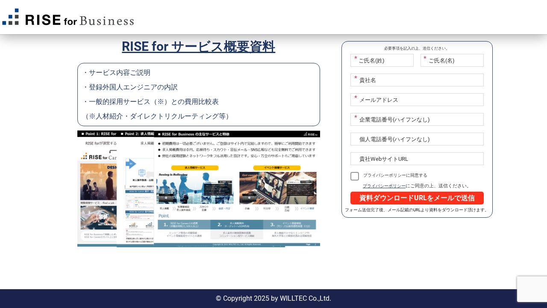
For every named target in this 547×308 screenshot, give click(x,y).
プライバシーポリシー (384, 186)
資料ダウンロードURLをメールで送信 (417, 198)
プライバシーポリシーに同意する (395, 175)
